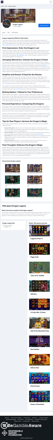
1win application (20, 55)
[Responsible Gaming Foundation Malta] (12, 433)
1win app (7, 83)
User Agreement (29, 419)
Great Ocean (35, 386)
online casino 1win (6, 45)
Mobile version (17, 421)
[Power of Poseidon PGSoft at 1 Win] (39, 396)
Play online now (44, 25)
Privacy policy (27, 417)
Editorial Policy (35, 421)
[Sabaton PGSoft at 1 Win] (39, 286)
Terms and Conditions (16, 417)
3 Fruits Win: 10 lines (38, 312)
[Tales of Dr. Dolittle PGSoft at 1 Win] (39, 267)
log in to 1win (16, 89)
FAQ (8, 32)
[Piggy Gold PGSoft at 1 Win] (39, 249)
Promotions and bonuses (41, 419)
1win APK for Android (38, 134)
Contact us (34, 417)
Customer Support (43, 417)
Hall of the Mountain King (40, 331)
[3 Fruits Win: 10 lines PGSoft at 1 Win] (39, 304)
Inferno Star (35, 368)
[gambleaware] (24, 425)
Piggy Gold (35, 257)
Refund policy (26, 421)
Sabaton (34, 294)
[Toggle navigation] (50, 2)
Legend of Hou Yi (37, 238)
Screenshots (15, 32)
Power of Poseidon (37, 404)
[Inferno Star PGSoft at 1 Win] (39, 359)
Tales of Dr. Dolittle (37, 275)
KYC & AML (20, 419)
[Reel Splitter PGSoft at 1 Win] (39, 341)
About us (7, 417)
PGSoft (19, 26)
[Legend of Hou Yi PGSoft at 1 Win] (39, 230)
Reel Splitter (35, 349)
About (3, 32)
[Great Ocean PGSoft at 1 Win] (39, 378)
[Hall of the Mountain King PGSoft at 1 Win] (39, 323)
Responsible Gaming (11, 419)
